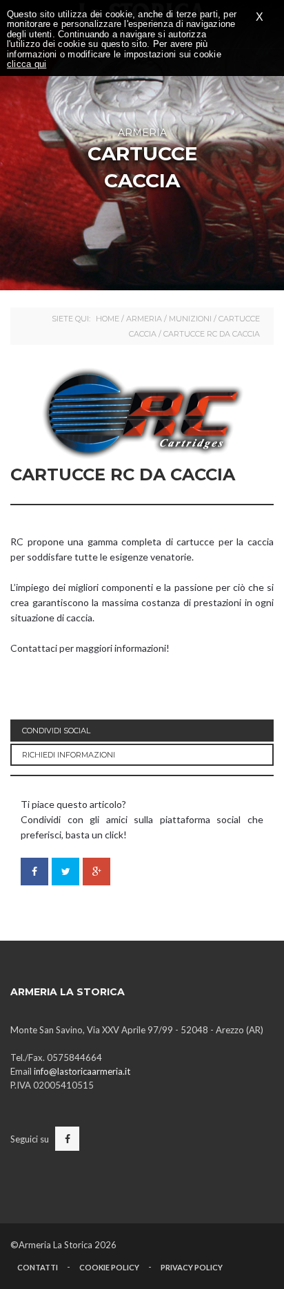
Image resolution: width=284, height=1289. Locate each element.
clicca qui (26, 64)
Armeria (144, 318)
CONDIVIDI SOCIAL (56, 730)
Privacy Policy (192, 1267)
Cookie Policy (109, 1267)
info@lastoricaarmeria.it (82, 1071)
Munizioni (190, 318)
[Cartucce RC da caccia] (142, 414)
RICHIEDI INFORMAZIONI (68, 755)
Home (107, 318)
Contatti (37, 1267)
